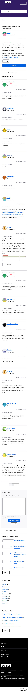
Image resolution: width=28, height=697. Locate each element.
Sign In (23, 3)
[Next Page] (17, 486)
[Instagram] (4, 659)
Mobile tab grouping (19, 568)
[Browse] (2, 3)
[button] (4, 62)
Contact (17, 675)
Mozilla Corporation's (7, 678)
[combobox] (14, 11)
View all (6, 573)
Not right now (5, 599)
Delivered (4, 601)
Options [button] (26, 19)
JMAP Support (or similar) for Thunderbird (12, 629)
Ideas (3, 19)
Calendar (5, 59)
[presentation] (3, 497)
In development (6, 597)
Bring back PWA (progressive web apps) (11, 615)
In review (4, 592)
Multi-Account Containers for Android (11, 623)
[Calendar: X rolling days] (19, 74)
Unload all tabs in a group (8, 626)
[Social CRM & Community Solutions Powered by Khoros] (24, 694)
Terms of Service (13, 672)
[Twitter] (2, 659)
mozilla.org (3, 672)
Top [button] (2, 693)
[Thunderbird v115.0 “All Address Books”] (22, 74)
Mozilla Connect (8, 3)
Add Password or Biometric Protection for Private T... (19, 555)
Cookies (10, 675)
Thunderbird (17, 59)
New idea (9, 41)
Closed (4, 604)
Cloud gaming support (19, 541)
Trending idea (5, 587)
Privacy (2, 675)
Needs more (5, 590)
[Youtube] (7, 659)
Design (10, 59)
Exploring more (5, 594)
